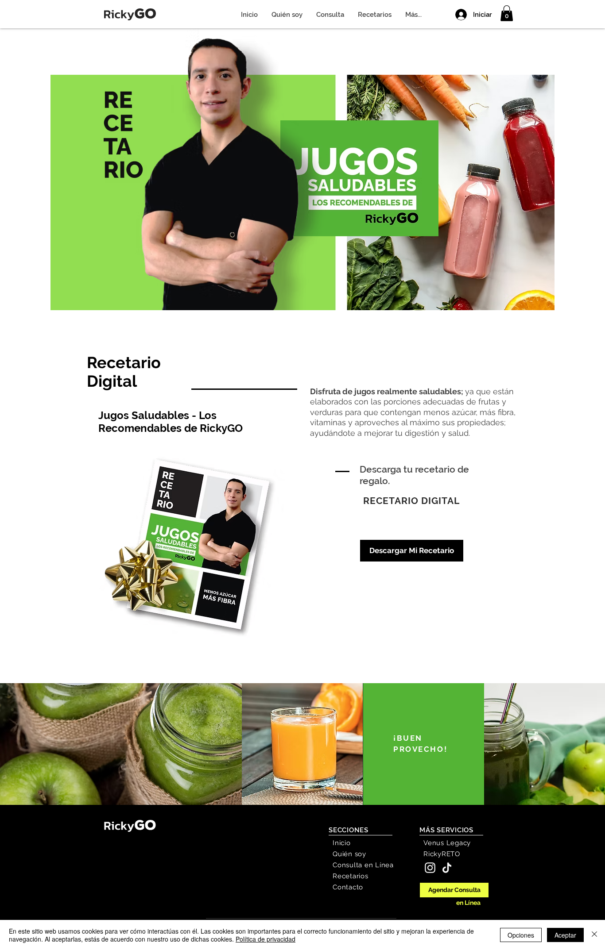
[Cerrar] (594, 935)
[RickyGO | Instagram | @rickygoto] (430, 867)
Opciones (521, 935)
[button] (506, 13)
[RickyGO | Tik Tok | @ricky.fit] (447, 867)
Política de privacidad (265, 939)
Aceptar (565, 935)
